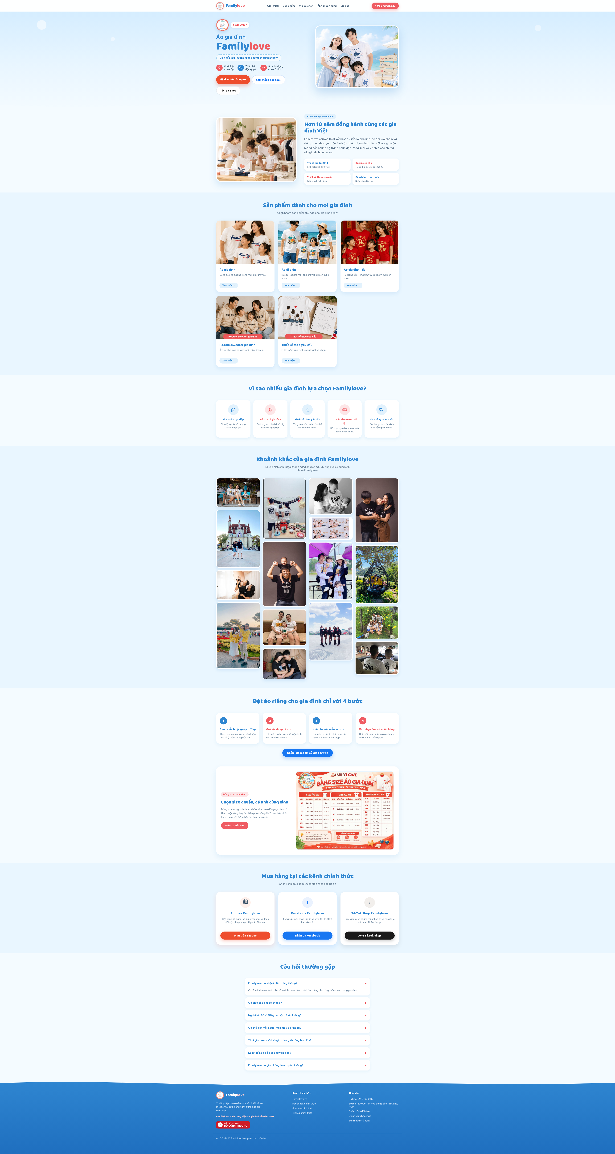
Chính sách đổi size (359, 1111)
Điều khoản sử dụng (359, 1120)
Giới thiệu (273, 5)
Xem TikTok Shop (369, 935)
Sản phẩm (289, 5)
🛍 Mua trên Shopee (233, 79)
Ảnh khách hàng (327, 5)
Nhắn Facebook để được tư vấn (307, 752)
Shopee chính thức (302, 1108)
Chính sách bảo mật (360, 1115)
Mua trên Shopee (245, 935)
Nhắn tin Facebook (307, 935)
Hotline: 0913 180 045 (361, 1098)
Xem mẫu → (228, 285)
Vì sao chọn (306, 5)
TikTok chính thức (302, 1112)
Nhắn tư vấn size (235, 825)
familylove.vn (299, 1098)
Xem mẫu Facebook (268, 79)
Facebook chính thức (304, 1103)
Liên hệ (345, 5)
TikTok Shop (228, 90)
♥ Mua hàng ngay (385, 5)
